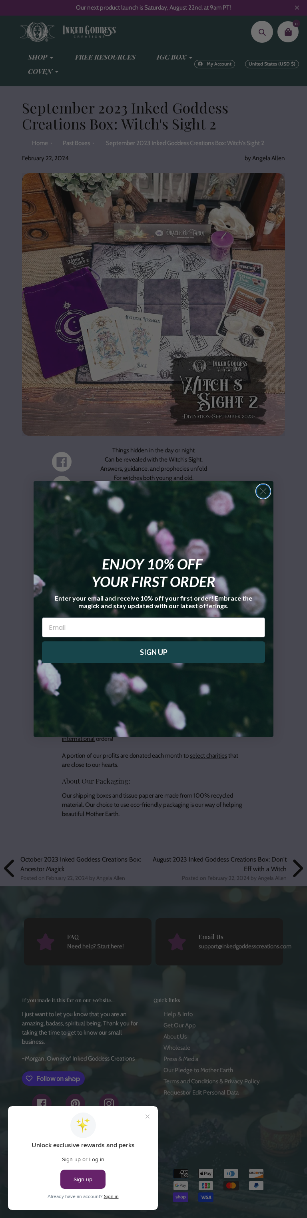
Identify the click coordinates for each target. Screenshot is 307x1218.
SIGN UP (153, 652)
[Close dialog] (263, 491)
